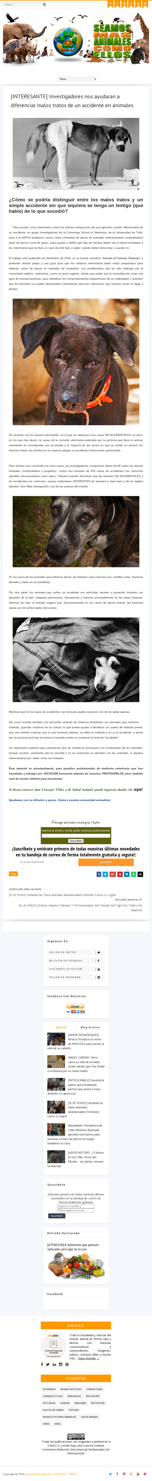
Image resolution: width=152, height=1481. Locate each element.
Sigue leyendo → (88, 1358)
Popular (61, 1027)
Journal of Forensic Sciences (121, 258)
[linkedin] (54, 1364)
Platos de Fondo (53, 1409)
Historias (49, 1402)
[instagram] (124, 5)
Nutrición (97, 1402)
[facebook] (117, 5)
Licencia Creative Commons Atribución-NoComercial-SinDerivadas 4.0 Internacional (75, 1449)
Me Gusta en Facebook (65, 960)
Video (46, 1423)
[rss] (131, 5)
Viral (57, 1423)
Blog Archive (90, 1027)
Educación (92, 1396)
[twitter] (110, 5)
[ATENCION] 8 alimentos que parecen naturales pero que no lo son (73, 1247)
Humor (64, 1402)
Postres (74, 1409)
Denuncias (74, 1396)
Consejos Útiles (53, 1396)
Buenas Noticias (71, 1389)
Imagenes (80, 1402)
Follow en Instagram (65, 977)
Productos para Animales (59, 1416)
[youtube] (138, 5)
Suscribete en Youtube (66, 969)
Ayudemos (49, 1389)
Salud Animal (89, 1416)
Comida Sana (94, 1389)
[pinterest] (145, 5)
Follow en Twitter (62, 952)
